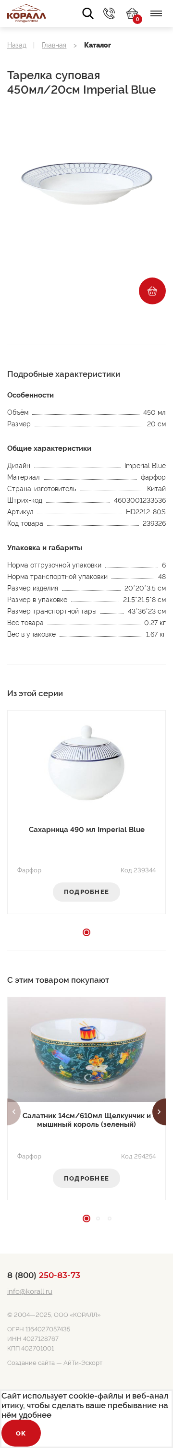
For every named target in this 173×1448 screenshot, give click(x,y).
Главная (54, 45)
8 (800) (43, 1275)
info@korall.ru (29, 1291)
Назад (16, 45)
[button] (14, 1111)
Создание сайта (31, 1362)
